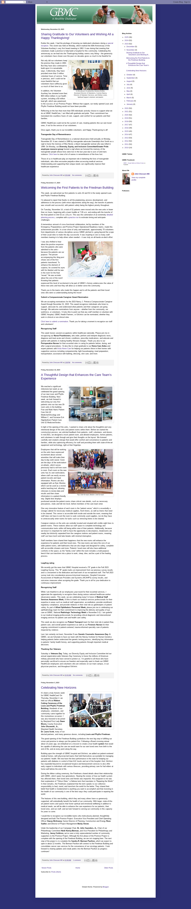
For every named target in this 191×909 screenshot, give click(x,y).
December (131, 47)
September (131, 78)
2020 (127, 115)
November (131, 50)
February (130, 101)
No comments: (77, 175)
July (128, 84)
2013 (127, 138)
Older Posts (108, 868)
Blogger (106, 887)
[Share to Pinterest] (97, 175)
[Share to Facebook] (94, 175)
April (128, 94)
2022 (127, 108)
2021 (127, 112)
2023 (127, 44)
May (128, 91)
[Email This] (86, 175)
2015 (127, 131)
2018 (127, 121)
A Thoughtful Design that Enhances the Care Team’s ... (137, 65)
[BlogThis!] (89, 175)
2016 (127, 128)
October (130, 75)
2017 (127, 125)
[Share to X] (92, 175)
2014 (127, 134)
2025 (127, 37)
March (129, 98)
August (129, 81)
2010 (127, 148)
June (129, 88)
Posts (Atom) (56, 872)
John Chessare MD (142, 174)
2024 (127, 40)
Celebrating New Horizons (58, 687)
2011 (127, 144)
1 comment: (77, 860)
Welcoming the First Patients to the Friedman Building (77, 187)
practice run (74, 217)
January (130, 104)
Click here (53, 154)
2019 (127, 118)
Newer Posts (46, 868)
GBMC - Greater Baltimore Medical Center (133, 163)
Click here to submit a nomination (54, 321)
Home (78, 868)
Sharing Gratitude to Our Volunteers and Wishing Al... (137, 54)
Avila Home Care (64, 348)
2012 (127, 141)
